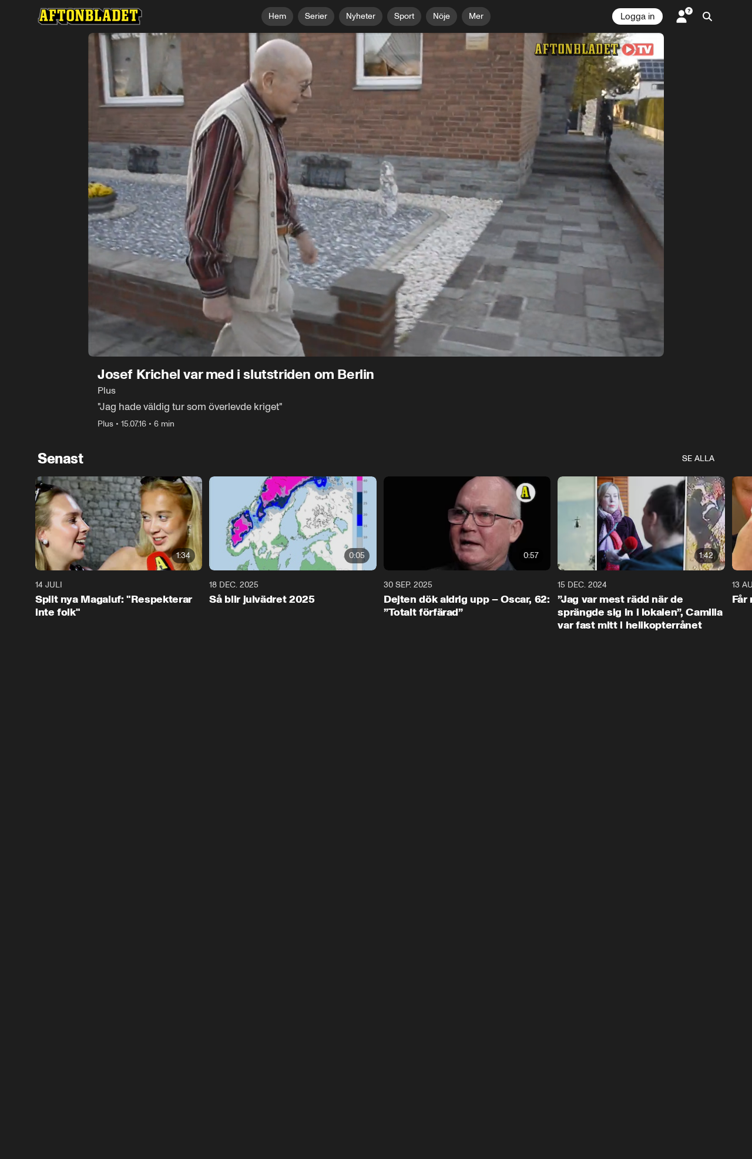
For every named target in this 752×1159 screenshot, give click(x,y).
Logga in (637, 16)
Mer (476, 16)
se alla (698, 458)
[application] (376, 195)
